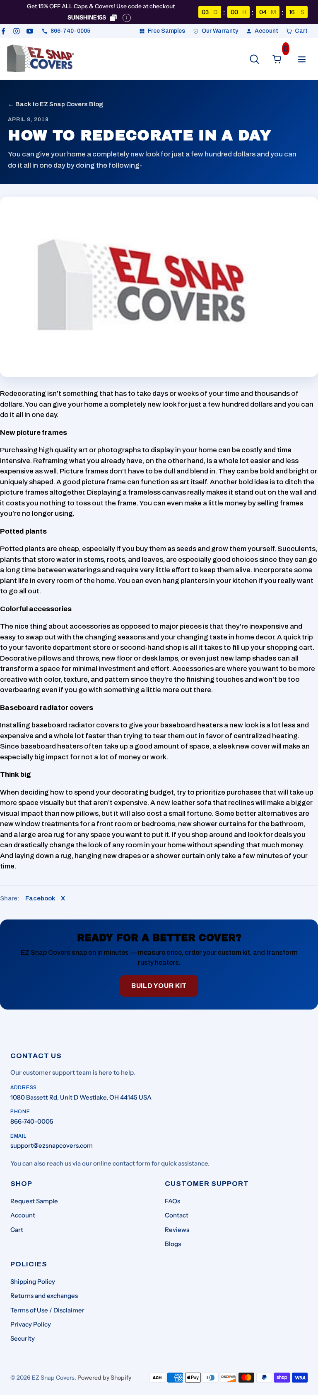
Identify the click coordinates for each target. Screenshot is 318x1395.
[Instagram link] (17, 31)
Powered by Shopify (104, 1377)
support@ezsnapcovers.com (51, 1145)
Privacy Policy (30, 1324)
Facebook (40, 898)
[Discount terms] (127, 18)
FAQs (172, 1201)
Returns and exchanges (44, 1296)
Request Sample (34, 1201)
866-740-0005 (31, 1121)
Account (22, 1215)
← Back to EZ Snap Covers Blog (55, 104)
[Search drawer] (254, 59)
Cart (16, 1230)
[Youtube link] (30, 31)
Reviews (177, 1230)
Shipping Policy (32, 1281)
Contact (176, 1215)
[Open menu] (302, 59)
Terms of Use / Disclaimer (47, 1310)
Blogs (173, 1244)
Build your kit (159, 985)
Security (22, 1338)
